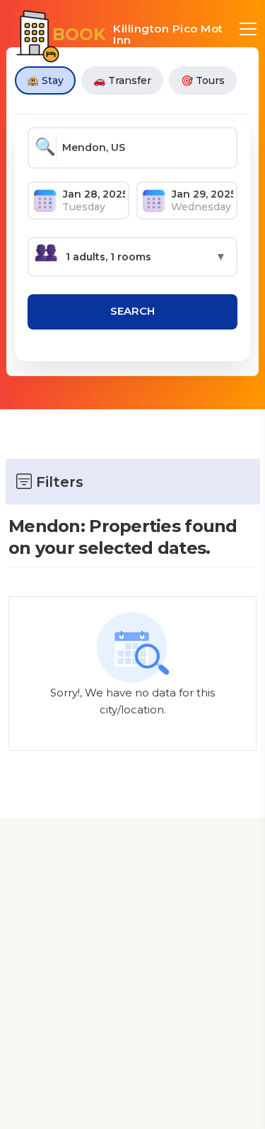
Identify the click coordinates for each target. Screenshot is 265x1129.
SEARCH (132, 311)
